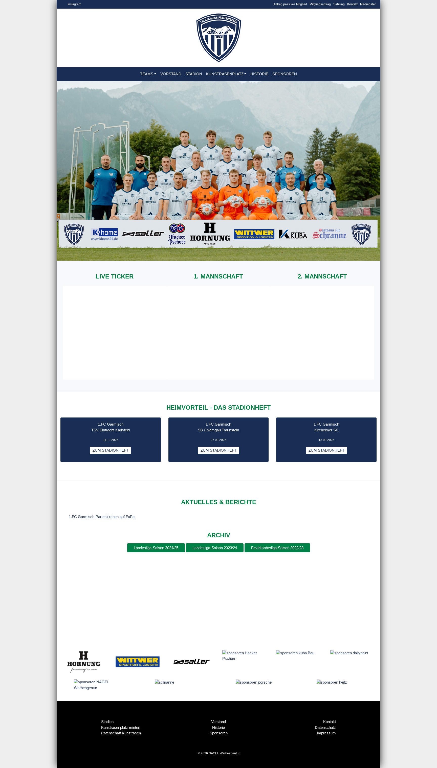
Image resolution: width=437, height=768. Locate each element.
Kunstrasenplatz (225, 74)
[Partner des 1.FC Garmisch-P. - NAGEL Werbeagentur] (97, 685)
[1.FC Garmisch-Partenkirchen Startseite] (218, 38)
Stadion (193, 74)
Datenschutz (325, 727)
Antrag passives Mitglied (290, 4)
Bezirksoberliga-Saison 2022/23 (277, 548)
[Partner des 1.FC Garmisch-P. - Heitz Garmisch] (332, 682)
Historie (259, 74)
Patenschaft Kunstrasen (121, 733)
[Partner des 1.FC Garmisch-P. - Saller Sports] (191, 661)
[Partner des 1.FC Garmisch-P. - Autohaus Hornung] (83, 661)
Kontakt (352, 4)
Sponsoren (284, 74)
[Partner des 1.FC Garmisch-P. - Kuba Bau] (295, 653)
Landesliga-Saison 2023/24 (214, 548)
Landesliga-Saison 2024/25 (156, 548)
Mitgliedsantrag (320, 4)
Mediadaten (368, 4)
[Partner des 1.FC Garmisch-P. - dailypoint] (349, 653)
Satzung (339, 4)
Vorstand (170, 74)
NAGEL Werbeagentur (224, 753)
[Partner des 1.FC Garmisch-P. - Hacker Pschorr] (245, 655)
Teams (146, 74)
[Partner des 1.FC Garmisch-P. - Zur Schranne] (164, 682)
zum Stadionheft (110, 450)
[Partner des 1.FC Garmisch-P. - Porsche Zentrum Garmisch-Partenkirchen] (254, 682)
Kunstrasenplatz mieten (120, 727)
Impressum (326, 733)
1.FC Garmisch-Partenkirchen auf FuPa (102, 517)
